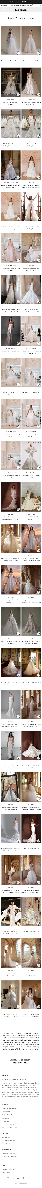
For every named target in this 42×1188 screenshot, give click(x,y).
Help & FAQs (5, 1121)
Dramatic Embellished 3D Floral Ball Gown (31, 974)
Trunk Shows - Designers (9, 1156)
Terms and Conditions (8, 1169)
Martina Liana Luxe (10, 348)
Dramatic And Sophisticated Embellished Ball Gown (11, 1015)
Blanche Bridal (10, 99)
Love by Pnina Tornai (11, 141)
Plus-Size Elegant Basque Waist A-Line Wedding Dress (31, 559)
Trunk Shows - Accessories (10, 1160)
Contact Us (5, 1118)
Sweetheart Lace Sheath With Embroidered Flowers (11, 767)
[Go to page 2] (27, 1023)
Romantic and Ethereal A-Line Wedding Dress (10, 186)
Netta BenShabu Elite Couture (11, 182)
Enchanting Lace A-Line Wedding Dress (31, 228)
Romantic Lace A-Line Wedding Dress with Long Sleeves (10, 559)
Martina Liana (31, 224)
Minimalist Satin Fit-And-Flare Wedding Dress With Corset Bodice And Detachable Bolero (10, 933)
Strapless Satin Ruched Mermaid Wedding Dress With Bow (31, 311)
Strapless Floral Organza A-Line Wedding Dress (11, 808)
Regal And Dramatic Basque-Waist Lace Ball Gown (31, 642)
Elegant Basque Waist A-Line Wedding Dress (11, 601)
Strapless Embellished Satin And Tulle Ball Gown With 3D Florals (31, 601)
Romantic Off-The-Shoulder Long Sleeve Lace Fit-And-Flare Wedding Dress (11, 891)
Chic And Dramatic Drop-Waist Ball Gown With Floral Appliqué (10, 311)
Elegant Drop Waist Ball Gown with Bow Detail (10, 62)
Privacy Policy (6, 1172)
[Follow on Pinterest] (13, 1178)
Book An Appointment (8, 1153)
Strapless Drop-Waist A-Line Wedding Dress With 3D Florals (31, 808)
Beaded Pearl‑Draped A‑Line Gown (10, 352)
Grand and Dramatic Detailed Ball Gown (11, 103)
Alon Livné (31, 265)
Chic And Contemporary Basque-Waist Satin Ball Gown (31, 1015)
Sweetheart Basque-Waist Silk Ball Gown (10, 642)
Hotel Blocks (23, 5)
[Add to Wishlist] (18, 53)
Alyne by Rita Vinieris (31, 514)
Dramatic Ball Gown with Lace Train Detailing (31, 352)
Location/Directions (8, 1124)
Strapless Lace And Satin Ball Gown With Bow (31, 767)
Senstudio (10, 638)
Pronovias (10, 721)
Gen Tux (29, 5)
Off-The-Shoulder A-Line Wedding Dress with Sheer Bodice (11, 145)
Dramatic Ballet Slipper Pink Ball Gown (11, 269)
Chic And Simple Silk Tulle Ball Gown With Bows (31, 684)
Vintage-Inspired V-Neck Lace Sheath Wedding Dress (31, 725)
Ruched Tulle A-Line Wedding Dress (31, 393)
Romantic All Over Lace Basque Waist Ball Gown (31, 103)
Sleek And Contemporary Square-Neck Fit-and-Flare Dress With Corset (10, 725)
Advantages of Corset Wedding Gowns (20, 1061)
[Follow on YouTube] (18, 1178)
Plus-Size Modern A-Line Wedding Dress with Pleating (31, 186)
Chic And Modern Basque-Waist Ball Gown (31, 269)
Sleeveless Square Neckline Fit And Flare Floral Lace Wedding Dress (10, 850)
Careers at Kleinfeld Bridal (9, 1108)
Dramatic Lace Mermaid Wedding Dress (10, 393)
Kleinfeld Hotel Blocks (8, 1140)
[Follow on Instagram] (8, 1178)
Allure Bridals (31, 99)
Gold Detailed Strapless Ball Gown (31, 933)
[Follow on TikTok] (23, 1178)
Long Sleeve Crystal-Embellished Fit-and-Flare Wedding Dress (10, 518)
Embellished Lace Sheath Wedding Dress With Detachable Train (10, 974)
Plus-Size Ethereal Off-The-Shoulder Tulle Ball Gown (31, 62)
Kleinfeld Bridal (5, 5)
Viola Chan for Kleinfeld (11, 58)
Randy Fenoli (31, 555)
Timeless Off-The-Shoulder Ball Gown (31, 518)
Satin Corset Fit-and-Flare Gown (31, 850)
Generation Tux (6, 1144)
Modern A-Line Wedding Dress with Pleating (10, 228)
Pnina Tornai (31, 307)
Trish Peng (31, 182)
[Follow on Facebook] (3, 1178)
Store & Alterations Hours (9, 1128)
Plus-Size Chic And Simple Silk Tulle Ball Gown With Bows (10, 684)
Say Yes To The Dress (8, 1115)
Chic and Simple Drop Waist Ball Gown (31, 435)
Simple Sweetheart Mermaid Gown (31, 476)
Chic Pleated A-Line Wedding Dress (11, 435)
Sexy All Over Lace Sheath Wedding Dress (31, 145)
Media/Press (6, 1111)
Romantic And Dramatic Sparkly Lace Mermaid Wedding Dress (31, 891)
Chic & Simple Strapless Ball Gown (11, 476)
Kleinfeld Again (14, 5)
